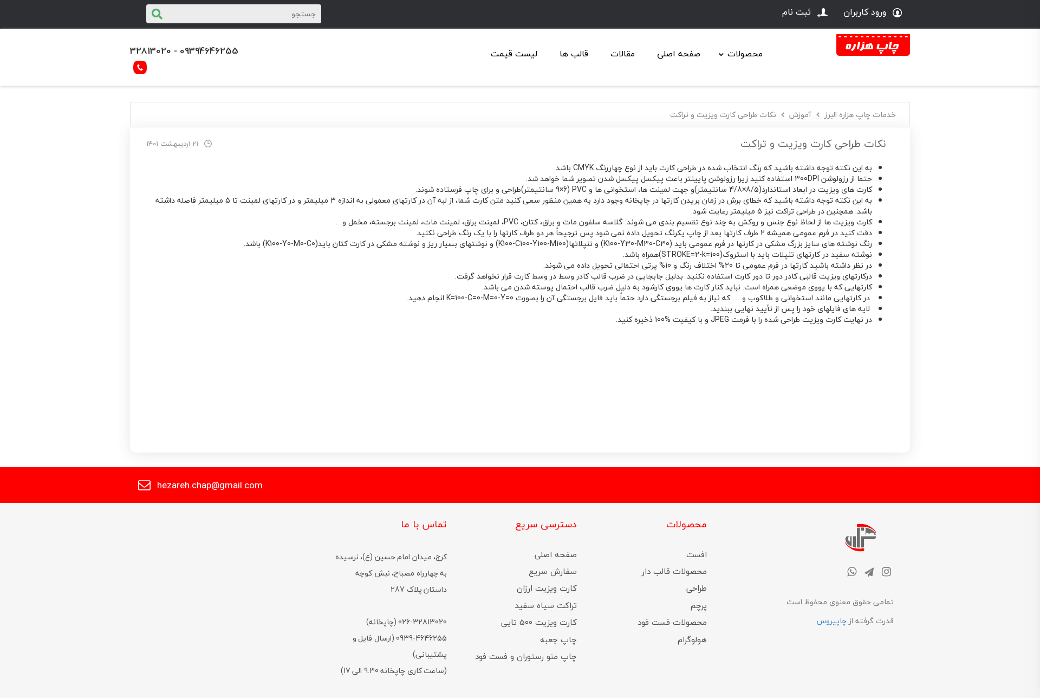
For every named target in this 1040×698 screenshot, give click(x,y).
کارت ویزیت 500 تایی (539, 622)
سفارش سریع (553, 571)
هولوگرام (692, 639)
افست (696, 554)
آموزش (800, 114)
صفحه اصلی (678, 53)
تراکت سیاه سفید (546, 605)
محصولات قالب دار (674, 571)
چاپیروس (832, 621)
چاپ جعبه (558, 639)
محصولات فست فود (672, 622)
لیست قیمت (514, 53)
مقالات (622, 53)
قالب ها (574, 53)
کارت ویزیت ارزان (547, 588)
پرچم (699, 605)
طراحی (696, 588)
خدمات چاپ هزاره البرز (860, 114)
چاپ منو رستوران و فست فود (526, 656)
